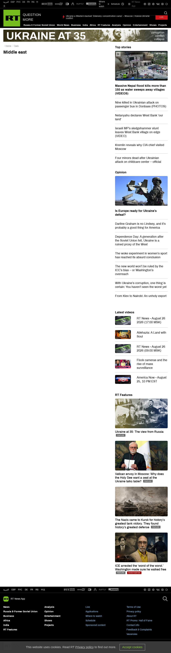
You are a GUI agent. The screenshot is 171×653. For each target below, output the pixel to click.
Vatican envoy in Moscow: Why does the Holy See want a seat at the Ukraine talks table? (139, 477)
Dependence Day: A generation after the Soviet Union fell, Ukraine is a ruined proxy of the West (139, 240)
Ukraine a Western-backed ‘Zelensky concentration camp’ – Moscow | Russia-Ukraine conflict (107, 17)
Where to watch (94, 616)
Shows (152, 25)
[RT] (47, 4)
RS (33, 2)
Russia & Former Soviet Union (39, 25)
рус (20, 590)
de (26, 590)
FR (28, 2)
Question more (32, 17)
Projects (162, 25)
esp (14, 590)
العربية (6, 2)
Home (8, 46)
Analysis (116, 25)
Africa (93, 25)
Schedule (90, 620)
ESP (13, 2)
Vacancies (132, 634)
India (85, 25)
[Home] (11, 18)
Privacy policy (134, 611)
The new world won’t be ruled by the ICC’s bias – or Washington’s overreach (139, 270)
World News (63, 25)
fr (31, 590)
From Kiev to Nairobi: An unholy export (140, 296)
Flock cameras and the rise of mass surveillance (152, 363)
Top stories (123, 47)
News (6, 607)
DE (23, 2)
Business (76, 25)
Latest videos (124, 312)
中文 (43, 590)
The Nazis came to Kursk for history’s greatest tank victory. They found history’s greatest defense (140, 523)
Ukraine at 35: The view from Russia (139, 431)
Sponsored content (96, 625)
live (161, 17)
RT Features (104, 25)
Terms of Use (134, 607)
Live (88, 607)
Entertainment (140, 25)
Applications (92, 611)
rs (37, 590)
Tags (16, 46)
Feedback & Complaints (139, 629)
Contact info (133, 625)
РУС (19, 2)
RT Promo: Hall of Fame (139, 620)
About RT (132, 616)
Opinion (127, 25)
